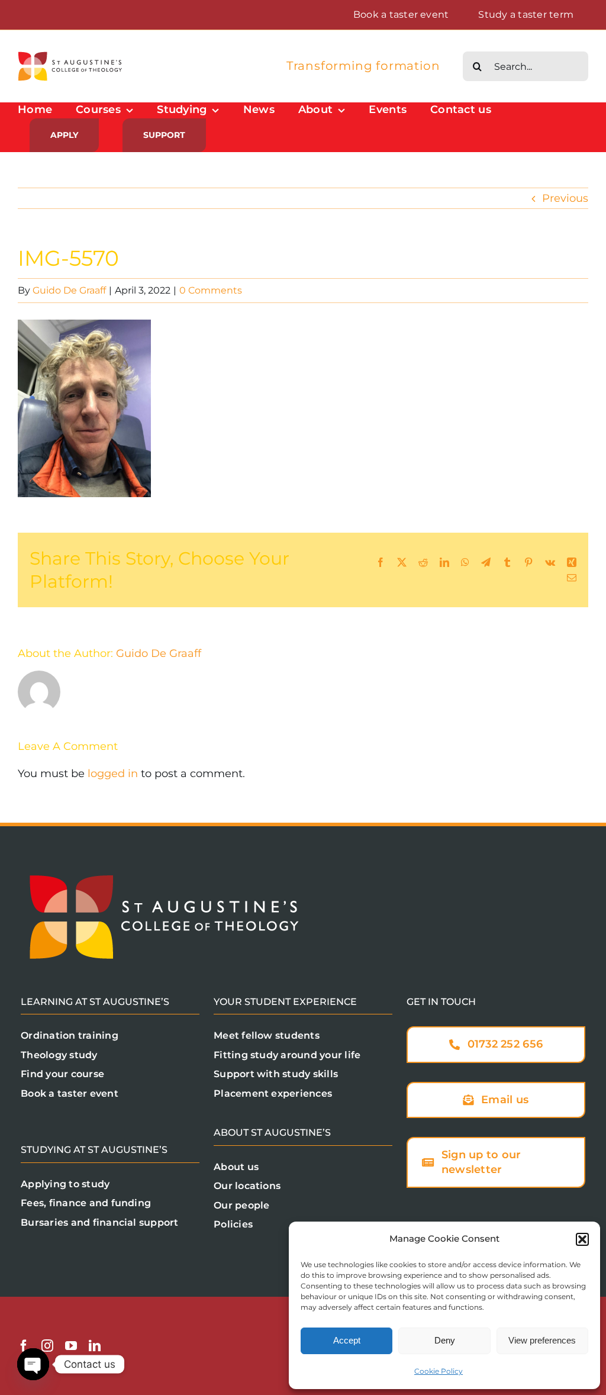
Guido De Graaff (69, 290)
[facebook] (24, 1346)
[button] (582, 1239)
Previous (565, 198)
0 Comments (210, 290)
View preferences (542, 1340)
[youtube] (71, 1346)
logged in (113, 773)
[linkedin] (95, 1346)
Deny (444, 1340)
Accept (346, 1340)
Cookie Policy (438, 1371)
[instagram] (47, 1346)
